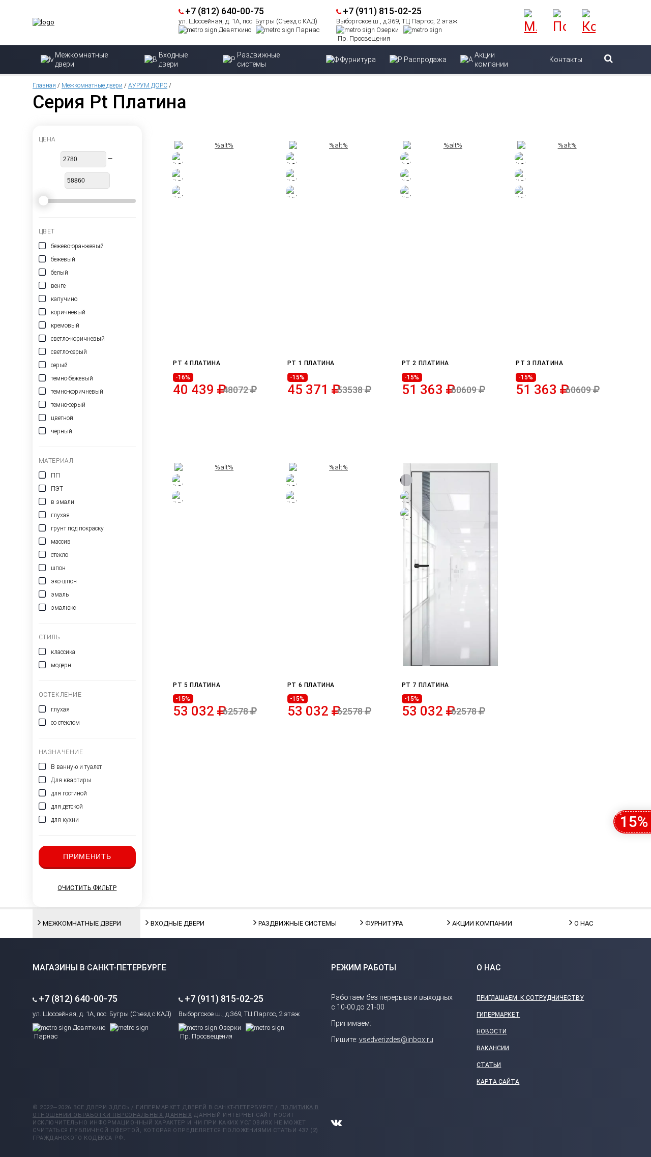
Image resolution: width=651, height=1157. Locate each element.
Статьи (489, 1065)
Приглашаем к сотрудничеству (530, 997)
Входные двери (176, 923)
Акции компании (477, 923)
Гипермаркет (498, 1014)
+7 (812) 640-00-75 (224, 11)
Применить (87, 856)
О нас (583, 923)
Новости (492, 1031)
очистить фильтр (86, 888)
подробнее (222, 414)
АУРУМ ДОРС (147, 85)
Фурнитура (384, 923)
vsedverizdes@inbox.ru (396, 1039)
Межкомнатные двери (92, 85)
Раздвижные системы (283, 923)
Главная (44, 85)
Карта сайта (498, 1081)
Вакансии (493, 1048)
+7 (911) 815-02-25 (382, 11)
